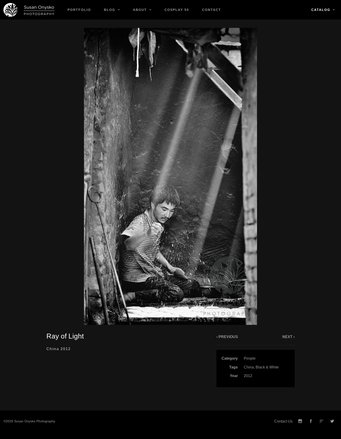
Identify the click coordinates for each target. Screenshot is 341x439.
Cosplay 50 (176, 10)
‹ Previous (227, 337)
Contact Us (283, 421)
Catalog (320, 10)
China (249, 367)
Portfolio (79, 10)
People (250, 358)
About (140, 10)
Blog (109, 10)
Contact (211, 10)
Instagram (300, 421)
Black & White (267, 367)
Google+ (321, 421)
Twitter (332, 421)
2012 (248, 376)
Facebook (311, 421)
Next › (288, 337)
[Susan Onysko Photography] (30, 9)
